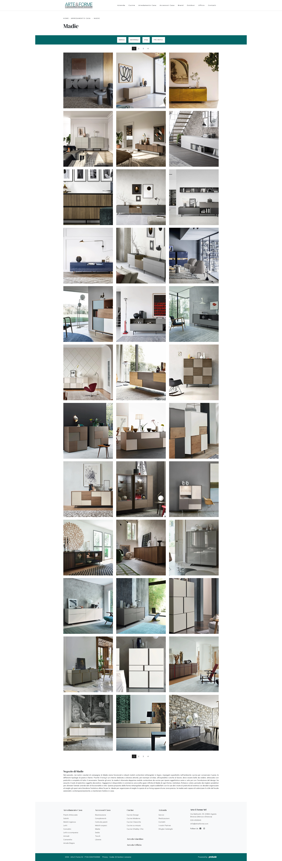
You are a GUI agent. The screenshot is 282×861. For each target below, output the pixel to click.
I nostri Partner (165, 825)
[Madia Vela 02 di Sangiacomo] (88, 606)
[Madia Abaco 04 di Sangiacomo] (194, 606)
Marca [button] (122, 40)
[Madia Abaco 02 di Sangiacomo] (141, 664)
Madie (97, 18)
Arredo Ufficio (134, 844)
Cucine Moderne (133, 818)
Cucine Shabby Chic (135, 829)
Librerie (98, 839)
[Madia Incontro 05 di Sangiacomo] (194, 372)
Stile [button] (146, 40)
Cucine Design (133, 815)
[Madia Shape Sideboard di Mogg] (88, 80)
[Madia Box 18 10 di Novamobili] (194, 139)
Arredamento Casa (147, 5)
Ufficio (201, 5)
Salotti (66, 818)
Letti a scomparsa (70, 832)
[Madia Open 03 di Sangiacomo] (88, 314)
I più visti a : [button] (158, 40)
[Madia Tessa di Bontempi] (194, 80)
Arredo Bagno (69, 843)
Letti (65, 825)
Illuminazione (100, 815)
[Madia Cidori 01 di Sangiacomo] (141, 723)
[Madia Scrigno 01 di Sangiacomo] (88, 547)
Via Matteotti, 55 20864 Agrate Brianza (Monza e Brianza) (203, 815)
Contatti (212, 5)
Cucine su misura (134, 825)
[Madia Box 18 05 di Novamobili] (141, 255)
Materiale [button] (134, 40)
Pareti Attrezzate (70, 815)
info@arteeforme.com (199, 824)
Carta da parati (101, 822)
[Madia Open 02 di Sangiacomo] (141, 314)
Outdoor (191, 5)
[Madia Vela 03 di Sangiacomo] (194, 547)
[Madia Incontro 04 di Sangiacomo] (88, 431)
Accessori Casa (167, 5)
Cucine (132, 5)
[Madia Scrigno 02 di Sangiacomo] (194, 489)
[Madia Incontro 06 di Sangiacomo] (141, 372)
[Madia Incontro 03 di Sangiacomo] (141, 431)
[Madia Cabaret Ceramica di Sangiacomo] (194, 723)
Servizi (161, 815)
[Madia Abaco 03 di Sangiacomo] (88, 664)
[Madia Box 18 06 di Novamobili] (88, 255)
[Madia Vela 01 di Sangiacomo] (141, 606)
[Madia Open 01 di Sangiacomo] (194, 314)
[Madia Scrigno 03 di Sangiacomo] (141, 489)
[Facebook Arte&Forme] (200, 828)
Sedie (97, 832)
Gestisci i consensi (124, 857)
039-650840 (195, 820)
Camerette (67, 839)
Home (66, 18)
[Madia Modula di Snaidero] (141, 139)
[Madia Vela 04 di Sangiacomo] (141, 547)
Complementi (100, 818)
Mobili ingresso (69, 822)
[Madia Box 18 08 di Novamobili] (141, 197)
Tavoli (97, 836)
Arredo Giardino (135, 839)
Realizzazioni (164, 818)
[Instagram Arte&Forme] (204, 828)
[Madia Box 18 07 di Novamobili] (194, 197)
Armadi (66, 836)
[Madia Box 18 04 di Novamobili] (194, 255)
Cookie (111, 857)
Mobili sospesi (101, 825)
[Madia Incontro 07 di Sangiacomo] (88, 372)
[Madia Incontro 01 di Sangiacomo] (88, 489)
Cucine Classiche (134, 822)
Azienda (121, 5)
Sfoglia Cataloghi (166, 829)
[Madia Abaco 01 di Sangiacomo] (194, 664)
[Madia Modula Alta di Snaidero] (88, 139)
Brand (181, 5)
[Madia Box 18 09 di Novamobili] (88, 197)
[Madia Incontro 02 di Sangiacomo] (194, 431)
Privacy (105, 857)
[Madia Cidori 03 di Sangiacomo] (88, 723)
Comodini (67, 829)
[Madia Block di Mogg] (141, 80)
